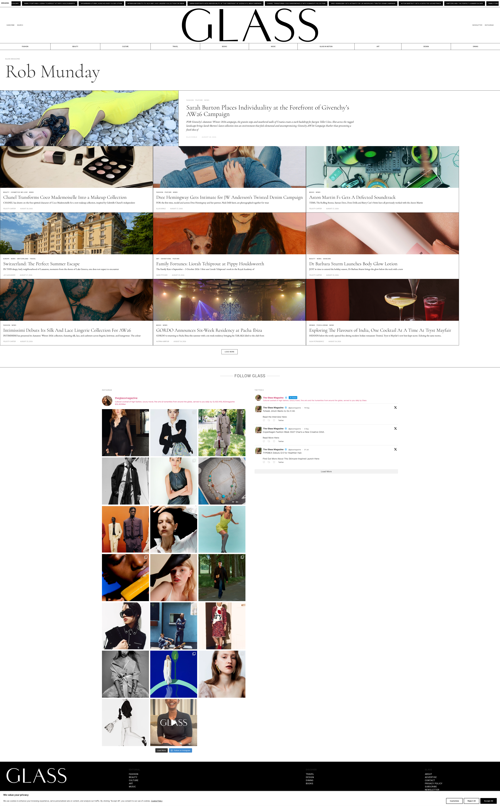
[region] (250, 798)
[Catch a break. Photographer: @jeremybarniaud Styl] (173, 625)
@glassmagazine (295, 408)
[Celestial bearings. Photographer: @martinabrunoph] (221, 481)
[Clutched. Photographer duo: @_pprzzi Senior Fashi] (125, 625)
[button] (229, 351)
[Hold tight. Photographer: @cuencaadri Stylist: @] (173, 481)
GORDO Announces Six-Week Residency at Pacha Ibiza (209, 330)
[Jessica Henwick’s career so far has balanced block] (125, 722)
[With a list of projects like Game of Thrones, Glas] (173, 432)
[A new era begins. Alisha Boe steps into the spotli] (173, 722)
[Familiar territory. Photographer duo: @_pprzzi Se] (221, 432)
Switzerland (22, 259)
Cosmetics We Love (19, 192)
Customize (454, 801)
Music (273, 46)
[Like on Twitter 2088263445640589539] (275, 420)
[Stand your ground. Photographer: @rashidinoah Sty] (125, 529)
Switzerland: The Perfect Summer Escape (373, 3)
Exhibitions (166, 259)
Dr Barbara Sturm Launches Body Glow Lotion (474, 3)
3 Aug (306, 429)
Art (378, 46)
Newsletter (477, 25)
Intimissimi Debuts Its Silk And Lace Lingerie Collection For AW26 (64, 3)
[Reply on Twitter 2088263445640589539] (264, 420)
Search (20, 25)
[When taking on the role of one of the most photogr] (125, 432)
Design (426, 46)
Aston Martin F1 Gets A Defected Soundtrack (330, 3)
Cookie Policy (156, 801)
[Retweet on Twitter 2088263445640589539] (269, 420)
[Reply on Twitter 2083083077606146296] (264, 462)
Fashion (25, 46)
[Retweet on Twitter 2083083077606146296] (269, 462)
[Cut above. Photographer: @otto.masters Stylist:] (173, 529)
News (31, 192)
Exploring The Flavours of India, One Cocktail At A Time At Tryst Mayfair (380, 330)
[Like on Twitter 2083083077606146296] (275, 462)
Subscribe (10, 25)
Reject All (472, 801)
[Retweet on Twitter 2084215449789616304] (269, 441)
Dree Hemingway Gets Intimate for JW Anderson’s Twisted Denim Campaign (272, 3)
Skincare (327, 259)
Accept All (488, 801)
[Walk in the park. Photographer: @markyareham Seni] (221, 577)
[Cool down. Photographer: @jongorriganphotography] (125, 577)
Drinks (312, 325)
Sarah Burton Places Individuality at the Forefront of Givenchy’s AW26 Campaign (134, 3)
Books (224, 46)
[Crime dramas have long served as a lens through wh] (221, 529)
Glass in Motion (326, 46)
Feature (168, 192)
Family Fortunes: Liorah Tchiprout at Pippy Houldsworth (423, 3)
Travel (175, 46)
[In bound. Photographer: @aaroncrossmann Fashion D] (221, 625)
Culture (125, 46)
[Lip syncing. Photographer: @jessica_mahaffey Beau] (221, 674)
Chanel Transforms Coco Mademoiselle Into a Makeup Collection (205, 3)
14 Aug (306, 408)
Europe (6, 259)
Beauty (75, 46)
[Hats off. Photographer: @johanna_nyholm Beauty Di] (173, 577)
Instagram (489, 25)
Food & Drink (322, 325)
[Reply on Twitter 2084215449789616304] (264, 441)
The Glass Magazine (273, 407)
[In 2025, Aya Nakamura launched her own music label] (125, 674)
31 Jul (306, 450)
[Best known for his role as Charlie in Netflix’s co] (125, 481)
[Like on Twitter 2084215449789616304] (275, 441)
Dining (475, 46)
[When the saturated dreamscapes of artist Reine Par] (173, 674)
